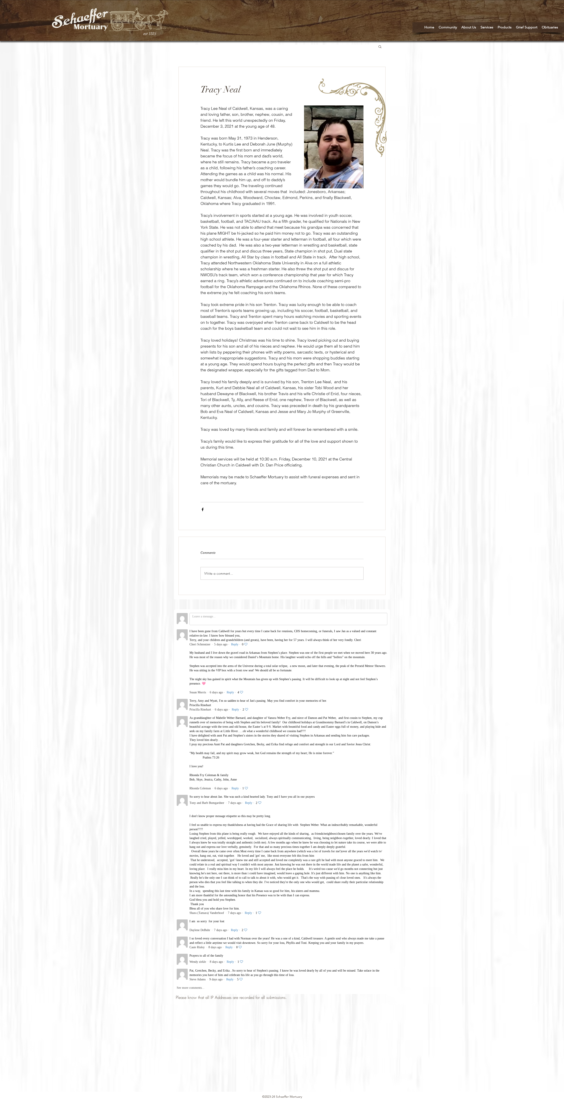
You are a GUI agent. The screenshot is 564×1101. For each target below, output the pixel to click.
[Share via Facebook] (202, 509)
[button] (380, 46)
